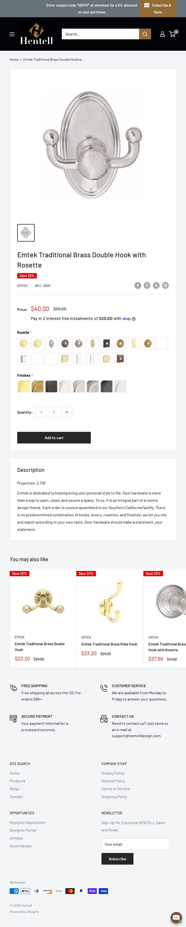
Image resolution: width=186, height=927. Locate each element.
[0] (172, 34)
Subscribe (117, 858)
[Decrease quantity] (41, 412)
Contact (16, 796)
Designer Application (27, 822)
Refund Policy (113, 780)
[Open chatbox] (176, 918)
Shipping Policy (114, 796)
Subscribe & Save (161, 8)
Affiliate (16, 838)
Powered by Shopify (24, 912)
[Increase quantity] (67, 412)
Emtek (22, 286)
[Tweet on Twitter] (156, 285)
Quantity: (25, 412)
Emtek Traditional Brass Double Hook (40, 646)
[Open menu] (12, 34)
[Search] (145, 34)
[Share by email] (165, 285)
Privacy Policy (112, 773)
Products (17, 780)
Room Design (21, 845)
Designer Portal (23, 830)
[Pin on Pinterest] (147, 285)
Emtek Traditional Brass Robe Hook (109, 644)
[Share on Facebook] (137, 285)
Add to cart (54, 437)
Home (14, 59)
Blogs (14, 788)
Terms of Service (115, 788)
